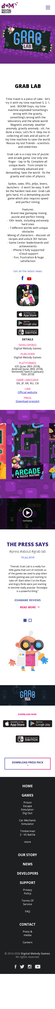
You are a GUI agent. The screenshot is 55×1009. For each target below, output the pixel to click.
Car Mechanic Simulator (27, 822)
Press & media (27, 933)
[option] (27, 451)
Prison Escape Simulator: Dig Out (27, 808)
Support (27, 882)
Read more (28, 607)
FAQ (27, 911)
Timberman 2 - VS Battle (27, 832)
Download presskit (27, 401)
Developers (27, 873)
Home (27, 786)
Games (27, 795)
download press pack (27, 762)
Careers (27, 942)
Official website (27, 392)
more (27, 842)
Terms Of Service (28, 902)
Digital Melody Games (35, 953)
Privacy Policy (27, 891)
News (27, 864)
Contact (27, 924)
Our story (27, 854)
